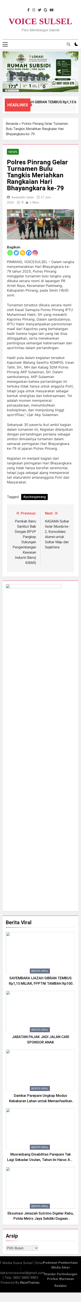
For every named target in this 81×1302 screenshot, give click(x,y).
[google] (45, 10)
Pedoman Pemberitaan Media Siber (60, 1265)
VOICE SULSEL (40, 21)
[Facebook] (29, 253)
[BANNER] (40, 71)
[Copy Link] (22, 253)
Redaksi (60, 1286)
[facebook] (28, 10)
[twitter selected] (40, 10)
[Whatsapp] (10, 253)
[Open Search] (68, 44)
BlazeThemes (30, 1282)
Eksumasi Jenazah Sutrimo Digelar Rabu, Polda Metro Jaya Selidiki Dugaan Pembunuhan (41, 1218)
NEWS (12, 152)
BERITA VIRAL (39, 971)
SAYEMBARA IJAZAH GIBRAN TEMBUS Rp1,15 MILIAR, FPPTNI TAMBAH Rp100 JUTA (40, 983)
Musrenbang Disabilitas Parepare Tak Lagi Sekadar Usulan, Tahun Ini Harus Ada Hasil (40, 1159)
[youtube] (51, 10)
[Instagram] (35, 253)
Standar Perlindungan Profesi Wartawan (60, 1276)
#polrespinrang (34, 497)
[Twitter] (16, 253)
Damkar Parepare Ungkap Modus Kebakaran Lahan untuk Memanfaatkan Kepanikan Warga (40, 1101)
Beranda (12, 124)
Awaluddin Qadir (22, 197)
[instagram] (34, 10)
